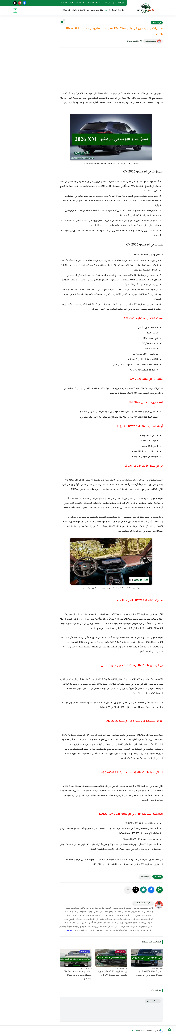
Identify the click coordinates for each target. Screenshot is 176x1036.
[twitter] (15, 3)
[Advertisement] (111, 72)
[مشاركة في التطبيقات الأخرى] (128, 889)
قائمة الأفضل (78, 10)
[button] (151, 889)
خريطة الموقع (118, 3)
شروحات (66, 10)
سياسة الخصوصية (77, 3)
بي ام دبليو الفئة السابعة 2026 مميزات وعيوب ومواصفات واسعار (77, 975)
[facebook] (24, 3)
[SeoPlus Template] (161, 1031)
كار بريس (134, 1031)
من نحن (107, 3)
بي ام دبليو (157, 22)
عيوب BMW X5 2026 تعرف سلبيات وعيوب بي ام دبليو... (149, 973)
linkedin (70, 931)
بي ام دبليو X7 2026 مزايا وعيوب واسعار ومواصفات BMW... (112, 973)
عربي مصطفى (150, 41)
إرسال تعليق (152, 1001)
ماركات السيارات (116, 10)
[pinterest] (20, 3)
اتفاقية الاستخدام (94, 3)
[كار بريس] (145, 7)
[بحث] (15, 11)
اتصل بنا (64, 3)
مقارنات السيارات (95, 10)
